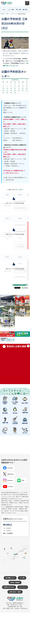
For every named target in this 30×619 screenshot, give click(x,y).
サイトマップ (22, 587)
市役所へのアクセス (9, 587)
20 (3, 90)
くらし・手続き (11, 9)
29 (11, 92)
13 (3, 88)
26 (26, 90)
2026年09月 (15, 80)
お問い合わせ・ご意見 (15, 591)
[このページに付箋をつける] (21, 285)
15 (11, 88)
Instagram (10, 480)
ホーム (4, 9)
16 (15, 88)
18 (23, 88)
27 (3, 92)
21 (7, 90)
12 (26, 86)
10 (19, 86)
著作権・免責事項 (15, 582)
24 (19, 90)
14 (7, 88)
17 (19, 88)
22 (11, 90)
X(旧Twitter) (10, 474)
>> (26, 80)
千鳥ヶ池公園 (7, 233)
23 (15, 90)
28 (7, 92)
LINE (23, 480)
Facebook (10, 468)
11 (23, 86)
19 (26, 88)
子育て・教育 (18, 9)
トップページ (13, 13)
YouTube (10, 486)
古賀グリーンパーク (7, 203)
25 (23, 90)
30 (15, 92)
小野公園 (7, 269)
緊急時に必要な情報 (15, 364)
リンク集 (22, 577)
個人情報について (10, 577)
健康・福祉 (25, 9)
